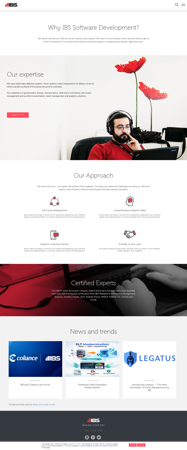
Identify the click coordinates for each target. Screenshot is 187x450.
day (102, 425)
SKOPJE (93, 431)
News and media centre (44, 405)
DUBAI (100, 431)
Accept (132, 445)
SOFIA (86, 431)
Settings (141, 445)
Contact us (18, 115)
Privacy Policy (76, 444)
